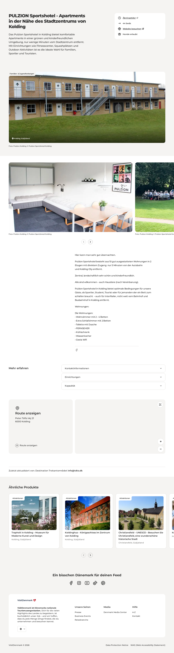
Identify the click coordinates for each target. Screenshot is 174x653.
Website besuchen (132, 29)
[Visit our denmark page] (71, 583)
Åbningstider (129, 18)
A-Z (134, 612)
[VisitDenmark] (26, 600)
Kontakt (136, 616)
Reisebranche (81, 620)
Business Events (83, 616)
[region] (120, 426)
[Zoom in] (160, 441)
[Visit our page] (79, 583)
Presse (78, 612)
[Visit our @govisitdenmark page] (95, 583)
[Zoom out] (160, 449)
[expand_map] (160, 405)
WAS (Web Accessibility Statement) (147, 645)
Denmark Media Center (115, 612)
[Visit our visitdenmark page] (87, 583)
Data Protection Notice (117, 645)
